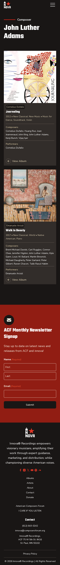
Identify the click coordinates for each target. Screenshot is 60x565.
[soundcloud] (39, 470)
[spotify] (36, 470)
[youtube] (32, 470)
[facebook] (20, 470)
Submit (30, 405)
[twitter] (28, 470)
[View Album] (30, 108)
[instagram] (24, 470)
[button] (52, 4)
